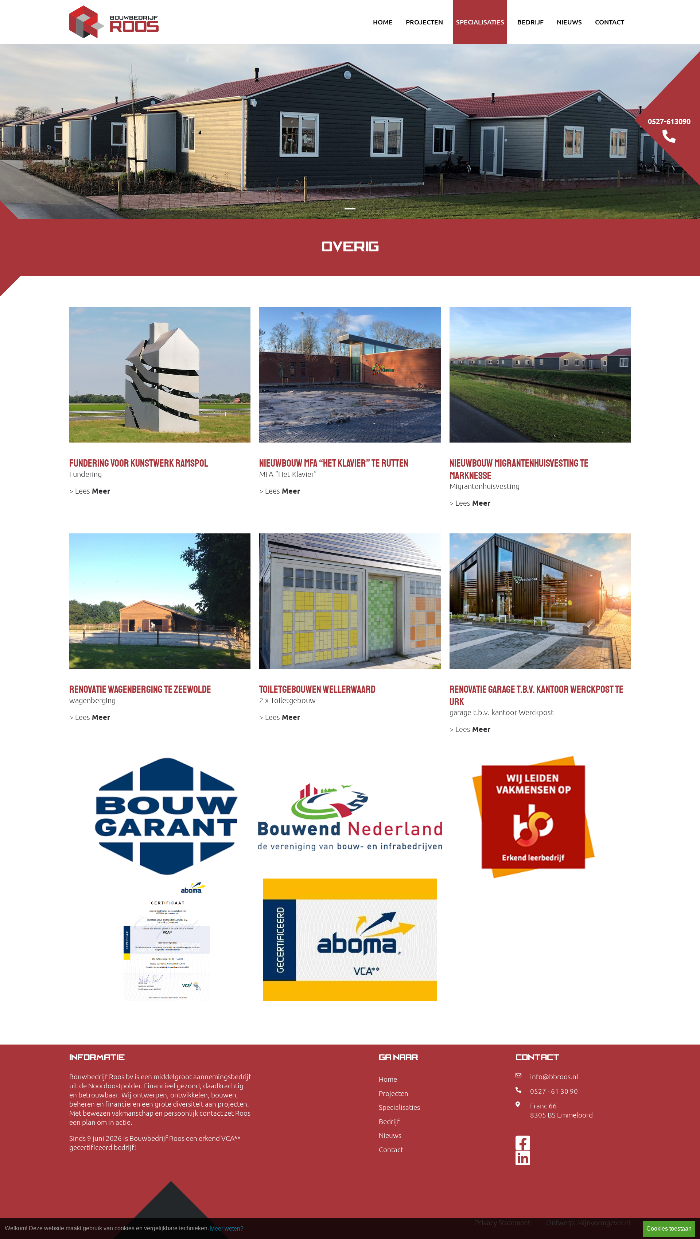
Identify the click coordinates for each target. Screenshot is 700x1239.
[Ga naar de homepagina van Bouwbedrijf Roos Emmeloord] (142, 21)
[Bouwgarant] (166, 817)
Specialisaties (480, 22)
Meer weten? (227, 1229)
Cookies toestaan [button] (669, 1229)
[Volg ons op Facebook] (523, 1142)
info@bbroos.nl (554, 1077)
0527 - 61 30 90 (554, 1091)
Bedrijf (530, 22)
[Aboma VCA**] (166, 940)
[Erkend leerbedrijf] (533, 817)
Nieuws (569, 22)
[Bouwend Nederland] (350, 817)
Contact (609, 22)
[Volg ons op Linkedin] (523, 1157)
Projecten (424, 22)
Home (383, 22)
